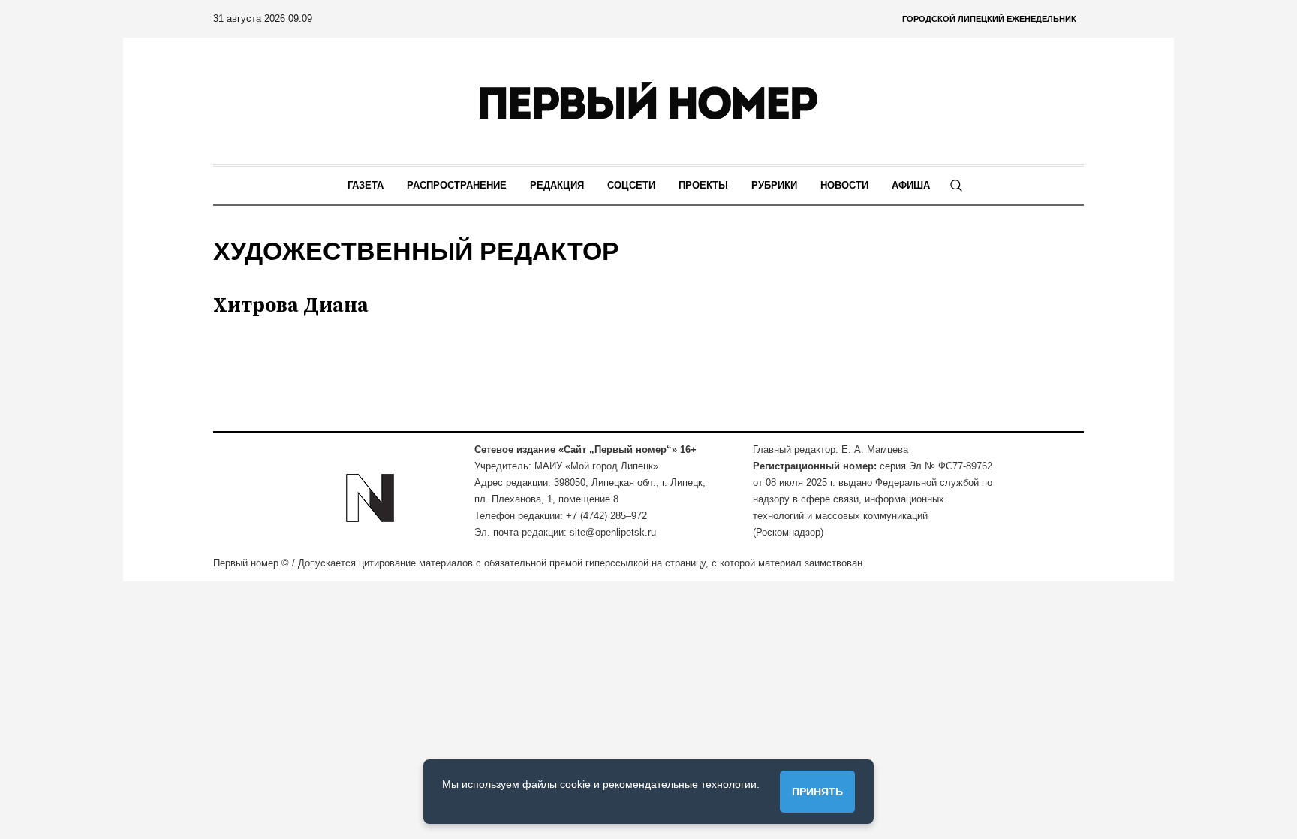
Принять (817, 792)
